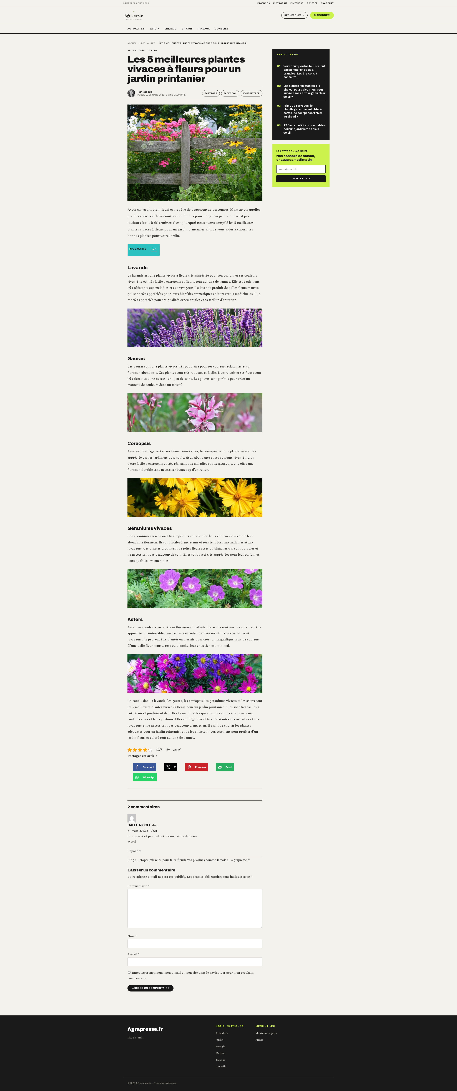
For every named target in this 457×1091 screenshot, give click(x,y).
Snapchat (327, 3)
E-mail (133, 954)
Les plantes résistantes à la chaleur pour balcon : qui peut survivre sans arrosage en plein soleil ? (304, 91)
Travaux (203, 29)
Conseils (221, 29)
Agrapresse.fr (145, 1029)
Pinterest (297, 3)
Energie (171, 29)
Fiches (259, 1040)
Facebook (263, 3)
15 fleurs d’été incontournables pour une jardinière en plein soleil (304, 129)
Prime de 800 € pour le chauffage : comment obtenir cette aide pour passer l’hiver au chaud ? (302, 111)
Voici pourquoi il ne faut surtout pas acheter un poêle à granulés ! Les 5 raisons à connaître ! (304, 72)
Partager (211, 93)
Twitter (312, 3)
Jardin (155, 29)
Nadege (147, 92)
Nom (132, 936)
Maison (187, 29)
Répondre (134, 851)
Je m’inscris (301, 178)
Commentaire (138, 886)
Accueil (132, 43)
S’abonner (322, 15)
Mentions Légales (266, 1033)
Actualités (136, 29)
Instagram (280, 3)
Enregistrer (251, 93)
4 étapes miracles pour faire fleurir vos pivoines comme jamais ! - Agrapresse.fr (193, 860)
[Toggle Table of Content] (152, 249)
